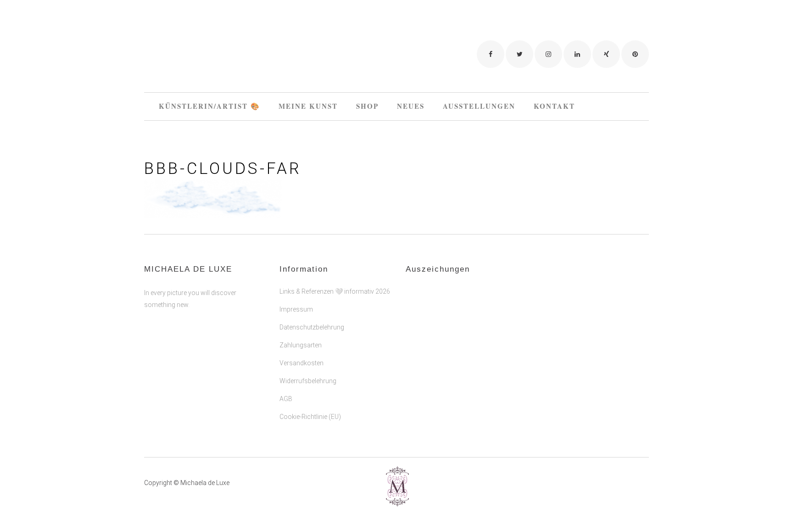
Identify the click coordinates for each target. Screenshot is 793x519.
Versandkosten (301, 363)
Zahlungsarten (300, 345)
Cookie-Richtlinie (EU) (310, 416)
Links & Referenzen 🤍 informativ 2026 (334, 291)
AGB (285, 398)
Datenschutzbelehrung (311, 327)
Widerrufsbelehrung (307, 381)
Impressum (296, 309)
